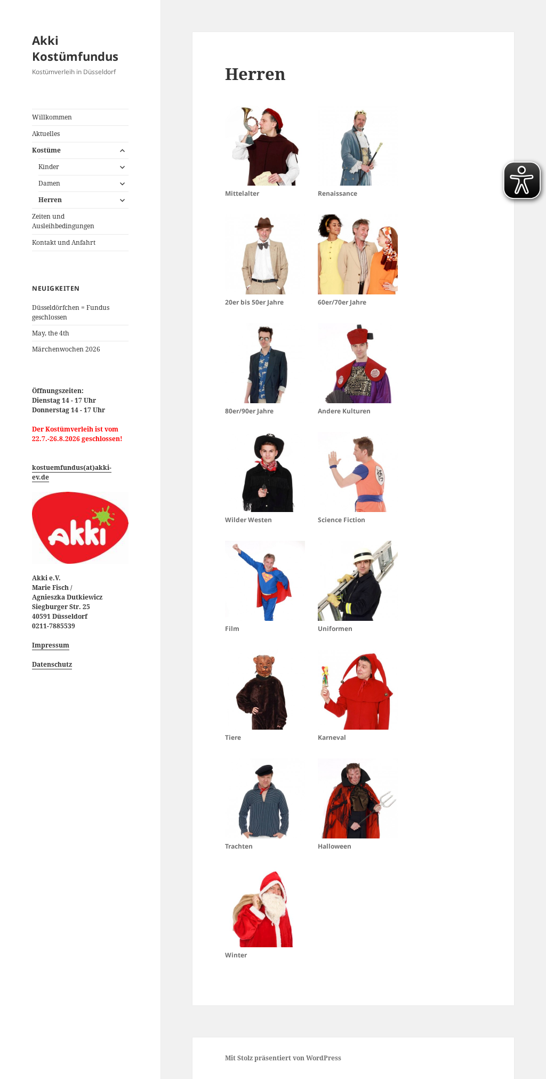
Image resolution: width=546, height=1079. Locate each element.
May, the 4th (50, 333)
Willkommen (52, 117)
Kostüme (46, 150)
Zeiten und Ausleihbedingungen (63, 221)
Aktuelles (46, 133)
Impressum (50, 645)
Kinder (48, 166)
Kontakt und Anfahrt (63, 242)
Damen (49, 183)
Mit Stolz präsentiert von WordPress (283, 1057)
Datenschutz (52, 664)
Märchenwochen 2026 (66, 349)
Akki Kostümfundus (75, 48)
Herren (50, 199)
